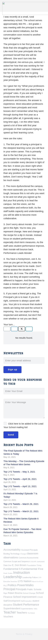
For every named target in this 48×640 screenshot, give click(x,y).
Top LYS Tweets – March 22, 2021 (21, 511)
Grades (10, 573)
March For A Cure (37, 581)
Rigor (5, 593)
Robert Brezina (15, 593)
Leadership (12, 577)
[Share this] (14, 329)
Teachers (22, 612)
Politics (12, 585)
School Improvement (25, 596)
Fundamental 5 (11, 568)
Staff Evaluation (26, 601)
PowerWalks (25, 585)
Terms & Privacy (24, 634)
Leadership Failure (30, 577)
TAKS (35, 609)
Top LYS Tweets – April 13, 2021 (20, 486)
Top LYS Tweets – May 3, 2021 (19, 471)
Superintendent (11, 608)
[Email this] (6, 329)
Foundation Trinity (34, 565)
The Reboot (31, 613)
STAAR (40, 597)
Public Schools (34, 589)
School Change (29, 593)
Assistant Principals (29, 550)
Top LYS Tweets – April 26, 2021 (20, 479)
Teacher (9, 612)
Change (23, 554)
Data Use (7, 565)
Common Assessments (28, 558)
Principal (9, 589)
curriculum (41, 561)
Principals (21, 589)
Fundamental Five (32, 568)
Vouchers (8, 616)
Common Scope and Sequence (16, 561)
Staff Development (11, 601)
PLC (5, 586)
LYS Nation (24, 581)
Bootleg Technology (11, 554)
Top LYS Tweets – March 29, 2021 (21, 504)
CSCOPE (33, 561)
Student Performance (26, 604)
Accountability (12, 549)
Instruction (21, 573)
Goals (5, 573)
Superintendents (27, 609)
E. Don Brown (19, 565)
